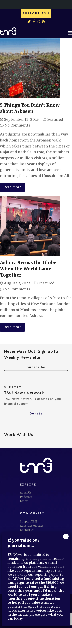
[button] (70, 33)
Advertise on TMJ (31, 525)
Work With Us (18, 434)
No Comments (17, 125)
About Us (26, 492)
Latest (24, 501)
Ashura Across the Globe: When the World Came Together (29, 269)
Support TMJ (28, 521)
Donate (36, 413)
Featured (55, 119)
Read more (12, 187)
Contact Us (27, 530)
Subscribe (36, 367)
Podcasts (26, 497)
